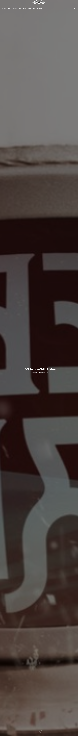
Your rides (22, 8)
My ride (15, 8)
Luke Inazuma (35, 372)
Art (40, 365)
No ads (29, 8)
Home (4, 8)
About (9, 8)
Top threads (37, 8)
